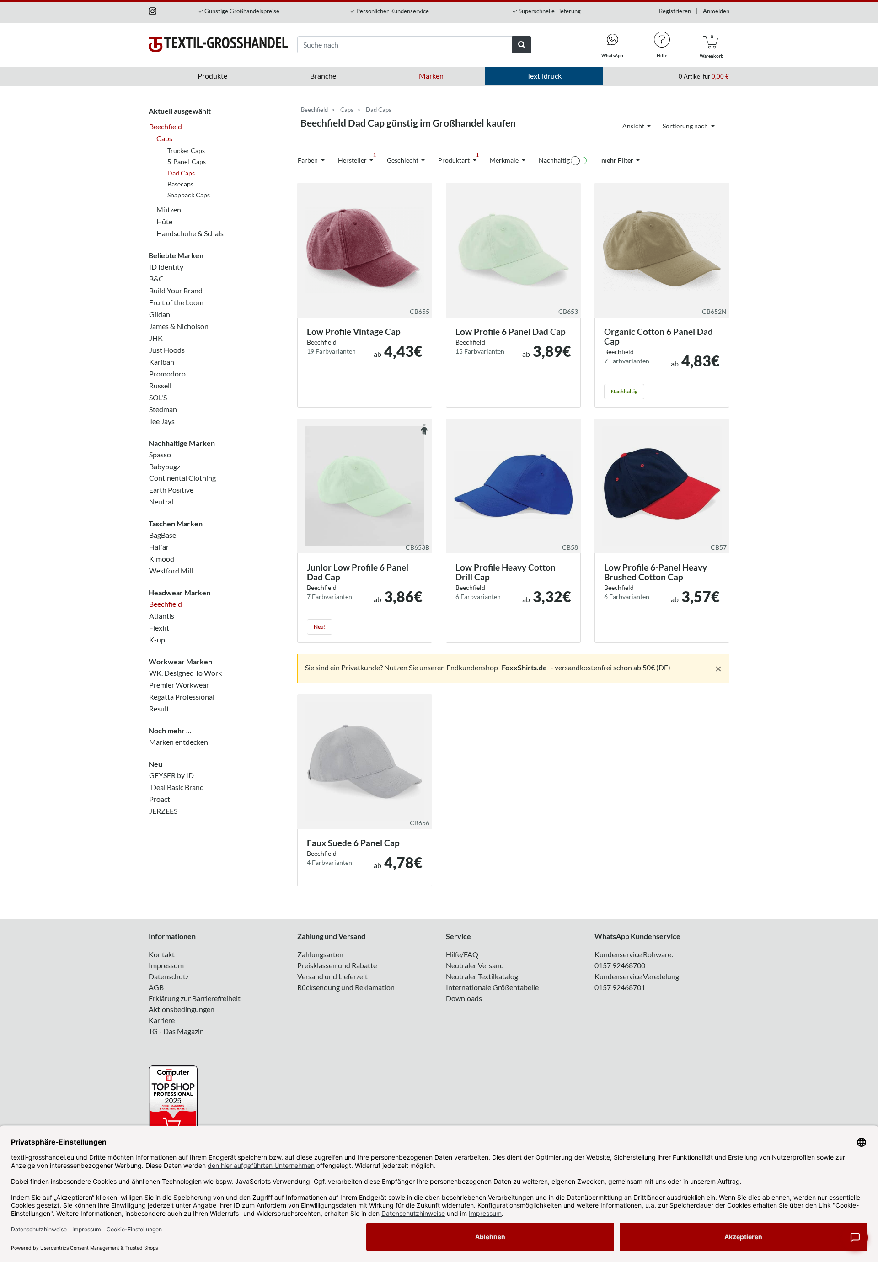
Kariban (161, 361)
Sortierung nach (686, 126)
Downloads (464, 998)
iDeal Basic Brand (176, 786)
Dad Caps (181, 172)
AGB (156, 987)
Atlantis (161, 615)
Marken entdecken (178, 741)
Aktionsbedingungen (181, 1009)
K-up (157, 639)
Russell (160, 385)
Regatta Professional (181, 696)
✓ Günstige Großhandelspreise (238, 11)
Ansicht (634, 126)
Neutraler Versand (475, 965)
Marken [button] (431, 75)
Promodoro (167, 373)
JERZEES (163, 810)
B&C (156, 278)
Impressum (166, 965)
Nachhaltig (554, 160)
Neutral (161, 501)
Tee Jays (162, 420)
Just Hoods (167, 349)
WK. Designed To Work (185, 672)
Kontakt (162, 954)
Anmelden (716, 11)
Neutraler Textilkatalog (482, 976)
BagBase (162, 534)
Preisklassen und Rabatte (337, 965)
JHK (156, 338)
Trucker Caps (186, 150)
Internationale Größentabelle (492, 987)
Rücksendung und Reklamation (346, 987)
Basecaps (180, 184)
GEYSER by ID (171, 774)
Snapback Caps (188, 195)
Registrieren (675, 11)
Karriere (162, 1020)
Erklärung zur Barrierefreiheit (195, 998)
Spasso (160, 454)
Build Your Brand (176, 290)
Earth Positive (171, 489)
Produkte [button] (212, 75)
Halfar (159, 546)
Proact (159, 798)
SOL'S (158, 396)
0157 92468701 (619, 987)
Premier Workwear (179, 684)
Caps (164, 138)
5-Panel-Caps (186, 161)
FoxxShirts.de (524, 667)
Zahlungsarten (320, 954)
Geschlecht (403, 160)
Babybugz (164, 465)
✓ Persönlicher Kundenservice (389, 11)
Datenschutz (169, 976)
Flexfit (159, 627)
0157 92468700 (619, 965)
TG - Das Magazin (176, 1031)
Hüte (164, 221)
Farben (308, 160)
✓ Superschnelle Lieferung (546, 11)
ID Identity (166, 266)
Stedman (163, 408)
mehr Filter (618, 160)
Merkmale (505, 160)
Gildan (159, 314)
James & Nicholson (179, 326)
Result (159, 708)
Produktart (458, 158)
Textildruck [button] (544, 75)
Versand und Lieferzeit (332, 976)
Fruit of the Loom (176, 302)
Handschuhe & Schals (190, 233)
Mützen (168, 209)
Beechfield (165, 126)
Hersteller (357, 158)
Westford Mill (171, 570)
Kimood (161, 558)
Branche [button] (323, 75)
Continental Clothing (182, 477)
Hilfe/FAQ (462, 954)
